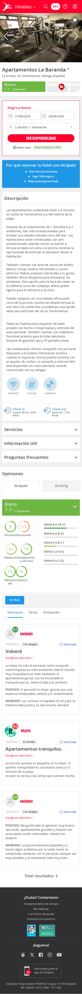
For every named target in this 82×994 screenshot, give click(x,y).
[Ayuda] (65, 6)
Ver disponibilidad (41, 138)
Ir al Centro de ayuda (41, 914)
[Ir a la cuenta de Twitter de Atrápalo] (32, 955)
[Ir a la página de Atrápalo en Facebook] (41, 955)
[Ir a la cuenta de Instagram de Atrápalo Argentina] (50, 955)
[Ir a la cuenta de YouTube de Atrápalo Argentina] (59, 955)
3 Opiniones (19, 89)
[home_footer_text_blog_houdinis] (23, 955)
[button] (75, 20)
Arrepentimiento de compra (41, 904)
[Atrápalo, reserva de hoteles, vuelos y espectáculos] (7, 6)
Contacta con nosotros (41, 919)
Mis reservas (41, 909)
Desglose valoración (18, 658)
